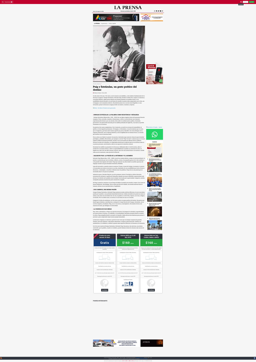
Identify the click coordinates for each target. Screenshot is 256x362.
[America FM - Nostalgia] (116, 17)
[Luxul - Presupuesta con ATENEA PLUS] (152, 17)
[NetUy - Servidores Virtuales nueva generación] (104, 108)
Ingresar (245, 1)
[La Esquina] (116, 343)
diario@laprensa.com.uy (140, 357)
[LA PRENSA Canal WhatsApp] (154, 73)
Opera (134, 360)
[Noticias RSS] (1, 358)
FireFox (124, 360)
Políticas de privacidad (143, 358)
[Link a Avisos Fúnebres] (152, 343)
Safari (131, 360)
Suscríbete (252, 1)
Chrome (128, 360)
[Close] (241, 2)
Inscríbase (104, 290)
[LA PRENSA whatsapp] (154, 134)
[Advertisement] (154, 42)
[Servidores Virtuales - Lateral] (154, 127)
